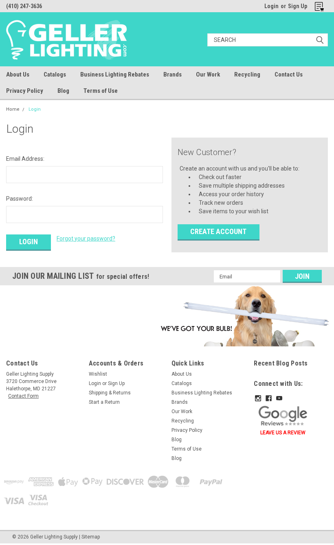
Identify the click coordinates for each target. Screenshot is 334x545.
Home (13, 109)
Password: (19, 198)
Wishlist (98, 374)
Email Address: (25, 158)
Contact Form (23, 396)
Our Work (208, 74)
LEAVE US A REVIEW (282, 433)
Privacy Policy (24, 90)
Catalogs (55, 74)
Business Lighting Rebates (114, 74)
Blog (63, 90)
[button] (243, 315)
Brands (172, 74)
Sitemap (90, 537)
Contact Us (289, 74)
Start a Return (104, 402)
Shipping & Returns (110, 393)
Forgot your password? (86, 238)
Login (271, 6)
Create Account (218, 231)
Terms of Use (101, 90)
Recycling (247, 74)
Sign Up (297, 6)
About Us (17, 74)
